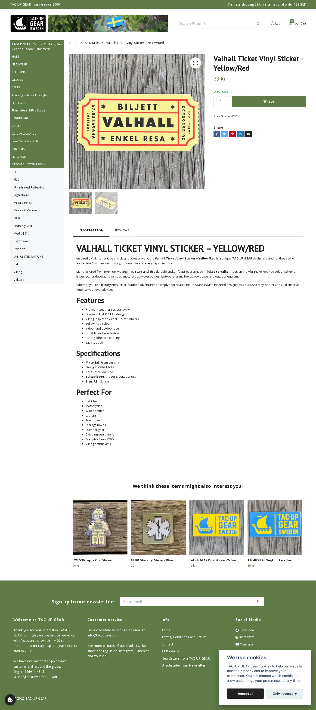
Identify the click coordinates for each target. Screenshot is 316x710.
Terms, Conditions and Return (183, 637)
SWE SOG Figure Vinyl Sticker (92, 560)
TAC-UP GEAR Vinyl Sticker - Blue (269, 560)
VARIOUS (18, 126)
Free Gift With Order (26, 141)
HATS (15, 56)
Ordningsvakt (23, 226)
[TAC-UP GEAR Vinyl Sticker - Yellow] (216, 527)
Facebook (246, 630)
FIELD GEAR (19, 103)
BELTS (16, 87)
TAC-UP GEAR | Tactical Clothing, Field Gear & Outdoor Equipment (37, 46)
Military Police (23, 203)
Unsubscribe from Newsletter (183, 665)
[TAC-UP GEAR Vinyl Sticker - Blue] (275, 527)
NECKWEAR (19, 64)
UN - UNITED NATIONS (28, 256)
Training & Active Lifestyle (29, 95)
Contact (167, 644)
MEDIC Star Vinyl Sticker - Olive (152, 560)
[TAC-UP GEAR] (28, 23)
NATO (18, 218)
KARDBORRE (20, 118)
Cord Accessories (24, 133)
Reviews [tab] (122, 230)
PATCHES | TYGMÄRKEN (28, 164)
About (165, 630)
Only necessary (285, 693)
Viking (18, 272)
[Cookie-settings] (10, 699)
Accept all (245, 693)
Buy (271, 101)
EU (15, 172)
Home (73, 42)
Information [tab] (91, 230)
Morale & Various (25, 210)
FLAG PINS (19, 156)
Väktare (19, 280)
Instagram (246, 637)
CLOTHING (19, 72)
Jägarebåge (21, 195)
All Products (170, 651)
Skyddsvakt (21, 241)
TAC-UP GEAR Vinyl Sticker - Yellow (212, 560)
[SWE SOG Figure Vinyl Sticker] (100, 527)
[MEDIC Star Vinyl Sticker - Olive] (158, 527)
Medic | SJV (21, 233)
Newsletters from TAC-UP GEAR (185, 658)
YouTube (246, 644)
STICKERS (18, 149)
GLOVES (17, 79)
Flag (16, 179)
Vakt (17, 264)
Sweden (19, 249)
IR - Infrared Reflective (29, 187)
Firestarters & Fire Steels (29, 110)
